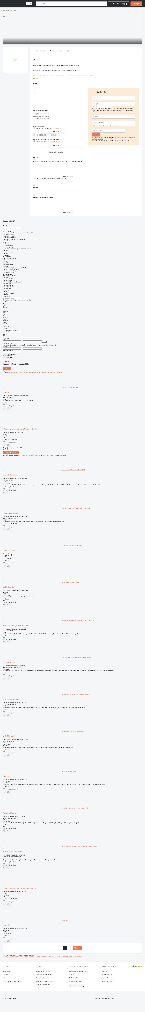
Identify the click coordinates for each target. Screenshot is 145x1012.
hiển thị (7, 361)
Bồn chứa (6, 925)
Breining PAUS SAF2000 (12, 513)
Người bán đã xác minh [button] (40, 110)
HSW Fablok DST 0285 (11, 699)
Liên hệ (5, 978)
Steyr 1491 (7, 776)
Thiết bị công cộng (30, 956)
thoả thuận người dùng (50, 455)
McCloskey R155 (9, 587)
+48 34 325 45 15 (55, 128)
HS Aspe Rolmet (9, 662)
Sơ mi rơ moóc (19, 956)
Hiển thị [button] (47, 128)
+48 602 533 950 (55, 135)
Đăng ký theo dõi (11, 452)
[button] (43, 118)
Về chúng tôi (7, 971)
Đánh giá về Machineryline (44, 981)
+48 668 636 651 (55, 142)
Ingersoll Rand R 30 (10, 475)
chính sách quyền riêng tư (121, 137)
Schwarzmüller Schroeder (12, 851)
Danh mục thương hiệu (43, 984)
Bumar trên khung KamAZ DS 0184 (16, 625)
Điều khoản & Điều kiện (43, 971)
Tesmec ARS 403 (9, 550)
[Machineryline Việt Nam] (13, 3)
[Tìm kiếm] (38, 3)
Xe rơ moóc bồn (60, 956)
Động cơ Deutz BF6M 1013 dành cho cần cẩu (19, 888)
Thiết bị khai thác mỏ (75, 956)
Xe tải (67, 956)
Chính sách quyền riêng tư (44, 974)
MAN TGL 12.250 (9, 736)
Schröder (6, 392)
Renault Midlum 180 (10, 813)
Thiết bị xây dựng (8, 956)
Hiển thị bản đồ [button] (68, 176)
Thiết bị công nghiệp (42, 956)
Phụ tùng (52, 956)
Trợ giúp (5, 974)
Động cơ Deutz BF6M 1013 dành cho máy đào (20, 429)
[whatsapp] (65, 135)
